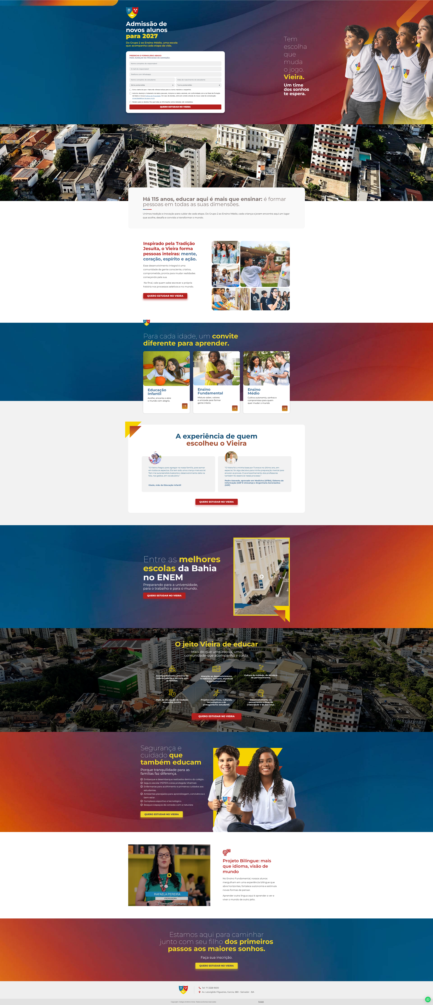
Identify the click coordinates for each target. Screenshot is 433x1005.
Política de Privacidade (153, 96)
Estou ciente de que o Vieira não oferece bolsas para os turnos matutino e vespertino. (161, 90)
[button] (261, 576)
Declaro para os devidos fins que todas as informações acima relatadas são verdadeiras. (162, 102)
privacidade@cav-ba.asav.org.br (143, 98)
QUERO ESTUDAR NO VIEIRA (175, 107)
